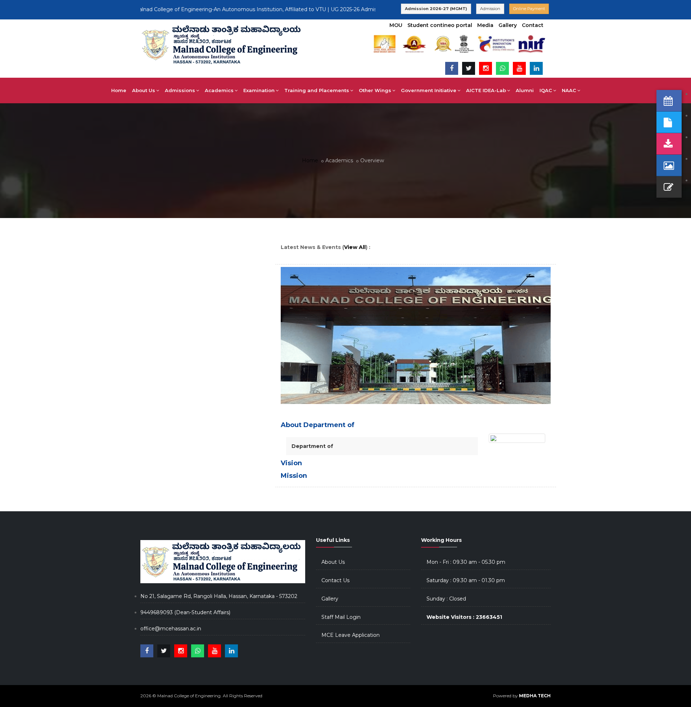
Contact (532, 25)
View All (355, 247)
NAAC (569, 90)
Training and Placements (316, 90)
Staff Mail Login (341, 617)
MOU (395, 25)
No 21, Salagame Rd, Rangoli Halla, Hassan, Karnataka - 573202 (218, 596)
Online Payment (529, 8)
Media (485, 25)
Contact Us (335, 580)
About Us (333, 562)
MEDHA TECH (535, 695)
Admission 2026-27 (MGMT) (436, 8)
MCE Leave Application (350, 635)
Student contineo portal (439, 25)
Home (118, 90)
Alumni (525, 90)
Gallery (507, 25)
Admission (490, 8)
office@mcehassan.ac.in (170, 628)
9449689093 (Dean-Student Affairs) (185, 612)
